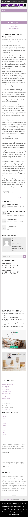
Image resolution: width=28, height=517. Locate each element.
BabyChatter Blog (6, 389)
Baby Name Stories (6, 391)
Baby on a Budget (12, 219)
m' (3, 437)
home (4, 420)
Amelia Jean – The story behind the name (13, 326)
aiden (4, 427)
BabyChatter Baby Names (8, 39)
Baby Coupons (14, 26)
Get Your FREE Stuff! (14, 22)
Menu (3, 10)
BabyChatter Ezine (6, 393)
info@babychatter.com (7, 409)
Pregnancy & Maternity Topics (15, 41)
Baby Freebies (14, 25)
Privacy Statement (6, 398)
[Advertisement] (14, 17)
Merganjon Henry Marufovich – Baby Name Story (13, 2)
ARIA (4, 432)
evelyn (4, 425)
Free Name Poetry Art (7, 395)
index (4, 434)
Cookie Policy (5, 396)
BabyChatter (7, 499)
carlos (4, 423)
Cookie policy (16, 514)
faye (4, 418)
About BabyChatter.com (7, 384)
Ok (10, 514)
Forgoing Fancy (12, 226)
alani (4, 430)
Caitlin (4, 416)
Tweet (19, 197)
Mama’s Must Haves (12, 204)
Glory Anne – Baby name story (11, 317)
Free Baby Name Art (14, 28)
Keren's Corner (5, 41)
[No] (26, 509)
